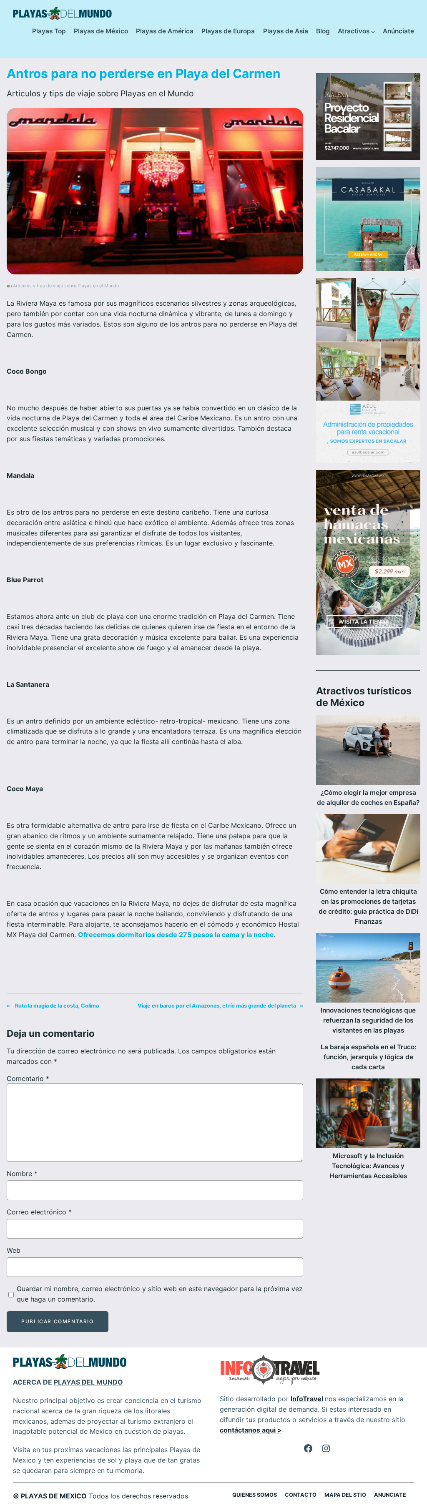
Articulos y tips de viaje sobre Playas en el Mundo (100, 93)
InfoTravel (307, 1399)
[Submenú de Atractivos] (373, 31)
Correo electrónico (39, 1212)
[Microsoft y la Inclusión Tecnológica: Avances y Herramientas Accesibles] (368, 1114)
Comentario (28, 1078)
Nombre (22, 1173)
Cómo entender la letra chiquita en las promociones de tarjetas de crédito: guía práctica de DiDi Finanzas (368, 906)
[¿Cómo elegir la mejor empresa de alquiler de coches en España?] (368, 751)
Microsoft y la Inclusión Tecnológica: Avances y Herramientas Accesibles (368, 1166)
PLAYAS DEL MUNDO (88, 1382)
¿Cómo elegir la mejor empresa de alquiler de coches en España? (368, 798)
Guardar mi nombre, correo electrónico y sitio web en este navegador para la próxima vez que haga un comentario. (160, 1293)
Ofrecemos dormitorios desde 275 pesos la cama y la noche (176, 934)
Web (13, 1250)
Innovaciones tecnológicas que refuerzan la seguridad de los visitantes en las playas (368, 1020)
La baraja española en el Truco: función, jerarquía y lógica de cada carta (368, 1057)
